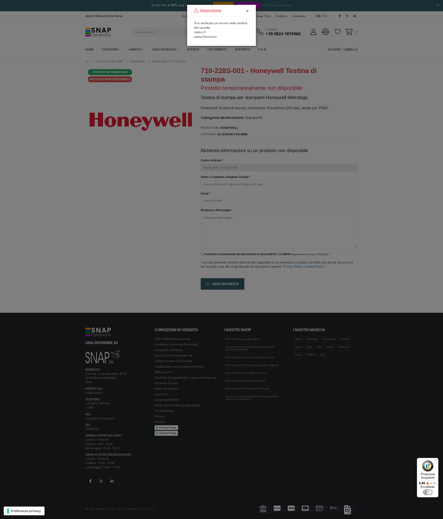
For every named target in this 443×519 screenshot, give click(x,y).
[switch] (427, 492)
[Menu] (435, 460)
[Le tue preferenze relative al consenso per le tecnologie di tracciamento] (24, 511)
